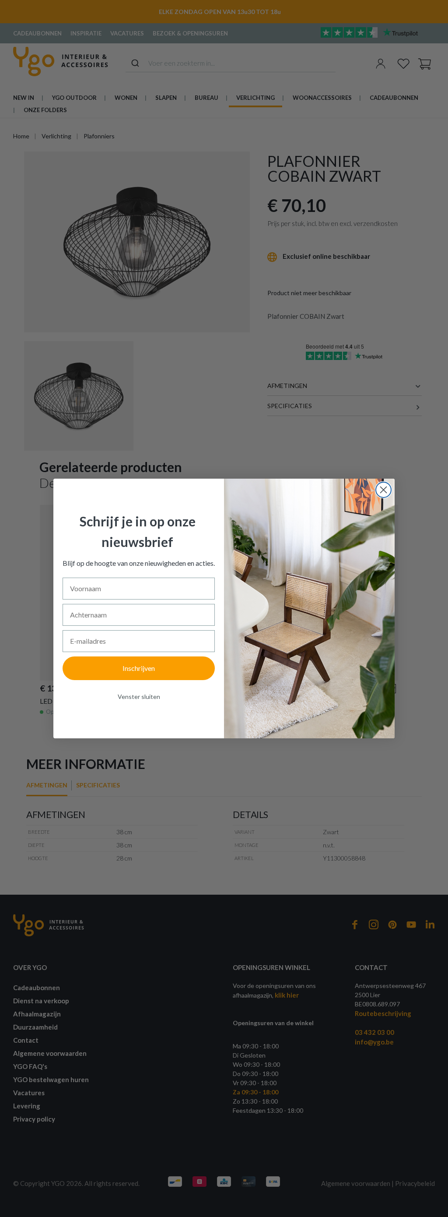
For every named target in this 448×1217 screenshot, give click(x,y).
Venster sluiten (139, 696)
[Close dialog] (383, 489)
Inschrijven (138, 668)
